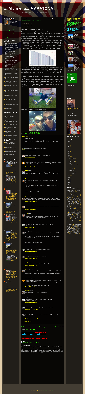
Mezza (79, 211)
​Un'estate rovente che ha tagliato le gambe (14, 177)
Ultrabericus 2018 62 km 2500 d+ (11, 47)
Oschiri (77, 216)
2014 (69, 151)
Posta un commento (28, 321)
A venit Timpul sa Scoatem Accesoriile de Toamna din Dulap (10, 285)
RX (71, 226)
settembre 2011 (72, 161)
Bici (68, 194)
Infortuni (68, 206)
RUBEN (68, 226)
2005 (69, 184)
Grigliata (78, 205)
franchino (27, 205)
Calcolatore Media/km (72, 113)
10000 (73, 188)
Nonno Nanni (73, 215)
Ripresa (69, 225)
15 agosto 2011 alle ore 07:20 (31, 150)
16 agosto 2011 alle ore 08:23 (31, 209)
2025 (69, 141)
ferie (72, 202)
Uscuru (7, 242)
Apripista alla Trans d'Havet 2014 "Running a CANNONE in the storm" (76, 59)
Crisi (80, 199)
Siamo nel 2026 (14, 270)
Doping (76, 200)
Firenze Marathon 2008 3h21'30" (11, 126)
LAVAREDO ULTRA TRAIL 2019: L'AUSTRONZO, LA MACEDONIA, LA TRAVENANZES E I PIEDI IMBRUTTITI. (74, 38)
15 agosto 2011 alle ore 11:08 (30, 157)
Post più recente (25, 326)
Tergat (78, 229)
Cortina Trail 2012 (8, 107)
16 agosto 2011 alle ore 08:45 (31, 219)
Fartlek (76, 201)
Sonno (79, 227)
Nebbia (78, 214)
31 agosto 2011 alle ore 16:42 (31, 302)
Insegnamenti (74, 206)
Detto (69, 200)
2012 (69, 155)
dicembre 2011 (72, 158)
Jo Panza (77, 207)
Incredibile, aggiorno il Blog (74, 164)
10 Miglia (68, 188)
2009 (69, 177)
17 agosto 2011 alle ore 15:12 (31, 251)
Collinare (68, 198)
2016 (69, 148)
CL (74, 197)
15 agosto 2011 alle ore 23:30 (31, 192)
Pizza (76, 218)
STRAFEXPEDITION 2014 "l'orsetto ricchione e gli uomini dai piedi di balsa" (76, 46)
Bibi (80, 193)
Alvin (26, 178)
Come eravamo (76, 198)
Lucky (26, 262)
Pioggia (77, 217)
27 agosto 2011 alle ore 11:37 (30, 293)
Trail (78, 230)
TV (67, 232)
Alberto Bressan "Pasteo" (30, 313)
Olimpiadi (72, 216)
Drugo (26, 196)
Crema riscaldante (75, 199)
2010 (69, 175)
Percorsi (72, 217)
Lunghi (72, 208)
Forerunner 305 (71, 203)
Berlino (77, 193)
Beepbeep (73, 193)
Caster (73, 196)
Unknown (27, 160)
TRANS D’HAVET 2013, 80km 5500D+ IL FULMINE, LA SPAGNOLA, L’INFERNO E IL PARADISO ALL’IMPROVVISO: (74, 67)
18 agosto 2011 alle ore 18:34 (31, 265)
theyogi (26, 146)
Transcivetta (69, 231)
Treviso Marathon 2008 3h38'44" (11, 129)
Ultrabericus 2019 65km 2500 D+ (11, 45)
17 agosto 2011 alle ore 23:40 (31, 258)
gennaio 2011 (72, 173)
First (80, 202)
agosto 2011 (71, 163)
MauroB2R (27, 290)
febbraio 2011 (72, 172)
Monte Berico (70, 213)
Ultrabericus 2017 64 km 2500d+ (11, 56)
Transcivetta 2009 (8, 110)
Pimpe (26, 170)
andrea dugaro (28, 278)
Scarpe (31, 133)
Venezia (70, 232)
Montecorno (77, 213)
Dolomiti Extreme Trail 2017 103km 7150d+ (10, 54)
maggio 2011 (71, 166)
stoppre (26, 269)
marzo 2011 (71, 170)
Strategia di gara (77, 228)
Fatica (80, 201)
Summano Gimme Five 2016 (10, 68)
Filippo (7, 269)
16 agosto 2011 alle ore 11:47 (30, 227)
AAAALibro (70, 190)
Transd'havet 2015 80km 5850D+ (11, 76)
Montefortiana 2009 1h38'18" (10, 151)
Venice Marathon (37, 133)
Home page (42, 326)
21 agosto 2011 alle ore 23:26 (31, 274)
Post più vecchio (59, 326)
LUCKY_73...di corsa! (10, 255)
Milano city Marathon (72, 212)
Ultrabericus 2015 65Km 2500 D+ (11, 84)
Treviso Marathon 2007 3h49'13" (11, 133)
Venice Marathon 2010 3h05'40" (11, 123)
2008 (69, 179)
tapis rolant (69, 229)
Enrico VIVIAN (9, 202)
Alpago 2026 (13, 203)
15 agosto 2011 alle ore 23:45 (31, 201)
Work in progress (72, 233)
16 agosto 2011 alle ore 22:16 (31, 244)
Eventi (72, 201)
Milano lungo (79, 212)
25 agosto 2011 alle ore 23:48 (31, 286)
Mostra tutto (16, 292)
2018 (69, 145)
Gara (74, 204)
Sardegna (79, 226)
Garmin (78, 204)
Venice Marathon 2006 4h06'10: (11, 135)
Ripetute (70, 224)
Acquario (78, 190)
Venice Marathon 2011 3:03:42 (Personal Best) (11, 120)
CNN (78, 197)
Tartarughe (74, 229)
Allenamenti (70, 191)
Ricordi (79, 223)
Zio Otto (77, 233)
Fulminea (68, 204)
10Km (78, 188)
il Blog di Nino (9, 161)
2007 (69, 180)
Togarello (68, 230)
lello (26, 297)
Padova (68, 217)
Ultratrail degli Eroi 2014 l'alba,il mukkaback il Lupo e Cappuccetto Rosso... (76, 53)
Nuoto (78, 215)
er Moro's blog (9, 230)
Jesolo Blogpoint (70, 207)
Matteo (69, 211)
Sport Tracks (70, 228)
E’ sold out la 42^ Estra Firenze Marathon (14, 163)
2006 (69, 182)
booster (68, 195)
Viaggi (68, 233)
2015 (69, 150)
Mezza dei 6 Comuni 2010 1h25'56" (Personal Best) (10, 143)
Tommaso (73, 230)
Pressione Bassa (77, 219)
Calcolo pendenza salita (72, 115)
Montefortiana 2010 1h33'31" (10, 147)
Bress (72, 195)
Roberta (74, 225)
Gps (73, 205)
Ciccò (26, 213)
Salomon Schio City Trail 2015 (11, 80)
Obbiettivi (68, 216)
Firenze (75, 202)
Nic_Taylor (45, 390)
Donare (72, 200)
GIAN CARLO (28, 247)
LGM (68, 208)
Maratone (74, 210)
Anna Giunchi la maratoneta (11, 188)
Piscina (73, 218)
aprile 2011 (71, 168)
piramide (68, 218)
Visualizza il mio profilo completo (13, 22)
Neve (68, 215)
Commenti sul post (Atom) (30, 329)
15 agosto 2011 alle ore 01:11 (30, 143)
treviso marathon (76, 231)
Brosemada (77, 195)
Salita (75, 226)
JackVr (78, 206)
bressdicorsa (28, 153)
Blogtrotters (77, 194)
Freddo (78, 203)
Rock (78, 225)
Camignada (68, 196)
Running (7, 175)
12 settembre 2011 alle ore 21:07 (31, 318)
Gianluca (68, 205)
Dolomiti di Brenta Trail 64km (11, 62)
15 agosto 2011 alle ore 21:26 (31, 175)
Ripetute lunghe (78, 224)
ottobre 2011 (71, 160)
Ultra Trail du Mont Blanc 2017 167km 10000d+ (11, 49)
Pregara (71, 219)
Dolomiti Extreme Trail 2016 (10, 66)
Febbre (69, 202)
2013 (69, 153)
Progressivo (27, 133)
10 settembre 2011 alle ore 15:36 (31, 309)
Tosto (26, 222)
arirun (26, 306)
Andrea (69, 193)
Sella (73, 227)
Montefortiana (69, 214)
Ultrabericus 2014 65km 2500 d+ (11, 95)
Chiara (80, 196)
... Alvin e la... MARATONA (28, 8)
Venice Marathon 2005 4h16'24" (11, 136)
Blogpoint (72, 194)
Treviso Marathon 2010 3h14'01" (11, 124)
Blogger (53, 390)
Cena (76, 196)
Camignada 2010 (8, 108)
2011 (69, 156)
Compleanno (69, 199)
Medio (75, 211)
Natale (75, 214)
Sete (76, 227)
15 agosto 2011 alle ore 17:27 (31, 166)
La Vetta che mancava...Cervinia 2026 (14, 191)
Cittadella (69, 197)
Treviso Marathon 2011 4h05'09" (11, 121)
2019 (69, 143)
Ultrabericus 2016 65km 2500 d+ (11, 69)
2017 (69, 146)
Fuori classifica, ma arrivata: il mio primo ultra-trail (14, 217)
